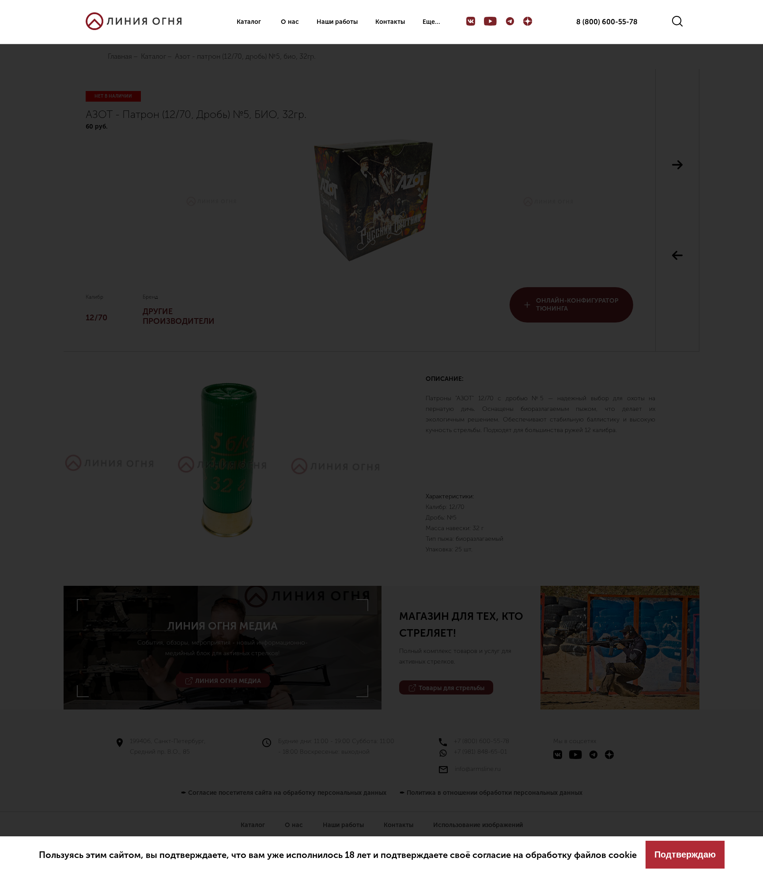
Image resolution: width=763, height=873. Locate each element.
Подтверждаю (685, 854)
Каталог (249, 22)
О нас (290, 22)
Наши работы (337, 22)
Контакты (390, 22)
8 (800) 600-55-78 (607, 22)
